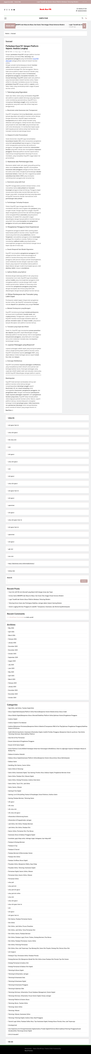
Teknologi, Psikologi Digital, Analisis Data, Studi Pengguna (25, 1018)
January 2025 (12, 686)
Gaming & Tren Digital (14, 791)
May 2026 (11, 628)
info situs (11, 805)
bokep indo (11, 571)
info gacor (11, 802)
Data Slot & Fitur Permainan (16, 738)
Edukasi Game (12, 761)
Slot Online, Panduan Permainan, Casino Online (22, 941)
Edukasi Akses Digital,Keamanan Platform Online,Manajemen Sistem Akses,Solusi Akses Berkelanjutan (39, 758)
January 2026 (12, 643)
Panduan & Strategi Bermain (16, 842)
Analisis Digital (12, 719)
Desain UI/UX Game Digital (16, 745)
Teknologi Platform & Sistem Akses (18, 999)
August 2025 (12, 661)
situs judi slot (12, 886)
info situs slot (12, 809)
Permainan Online (13, 879)
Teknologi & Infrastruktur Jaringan (18, 974)
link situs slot (12, 440)
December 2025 (13, 646)
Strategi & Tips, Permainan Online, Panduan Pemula (23, 955)
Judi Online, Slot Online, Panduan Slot (19, 827)
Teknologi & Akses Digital (16, 970)
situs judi (11, 882)
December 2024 (13, 690)
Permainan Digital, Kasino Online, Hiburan (20, 871)
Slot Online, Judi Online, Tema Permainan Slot (21, 930)
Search (9, 578)
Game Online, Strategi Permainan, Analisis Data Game (24, 780)
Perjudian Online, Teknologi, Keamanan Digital (21, 868)
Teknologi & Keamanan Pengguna (18, 985)
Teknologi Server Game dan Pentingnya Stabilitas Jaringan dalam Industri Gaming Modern (54, 2)
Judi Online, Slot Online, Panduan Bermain (20, 824)
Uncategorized (12, 1025)
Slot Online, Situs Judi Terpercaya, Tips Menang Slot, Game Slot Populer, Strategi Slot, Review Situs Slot (39, 948)
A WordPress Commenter (16, 617)
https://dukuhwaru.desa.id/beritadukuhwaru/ (21, 563)
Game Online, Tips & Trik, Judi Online (19, 783)
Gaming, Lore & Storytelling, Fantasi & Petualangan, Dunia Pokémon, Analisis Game (32, 794)
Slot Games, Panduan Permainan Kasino (20, 919)
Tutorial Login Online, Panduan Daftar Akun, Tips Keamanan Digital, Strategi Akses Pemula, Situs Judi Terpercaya (41, 1021)
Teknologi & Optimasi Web (16, 988)
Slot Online (11, 922)
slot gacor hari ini (13, 425)
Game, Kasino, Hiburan (15, 787)
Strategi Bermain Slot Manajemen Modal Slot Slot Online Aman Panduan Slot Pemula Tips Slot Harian (38, 959)
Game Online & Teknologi (15, 769)
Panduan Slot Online (14, 857)
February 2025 (12, 683)
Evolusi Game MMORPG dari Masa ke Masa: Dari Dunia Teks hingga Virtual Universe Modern (36, 596)
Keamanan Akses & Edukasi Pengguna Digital (21, 835)
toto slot (10, 556)
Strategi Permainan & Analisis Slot (18, 963)
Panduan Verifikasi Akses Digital (18, 860)
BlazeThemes (29, 1050)
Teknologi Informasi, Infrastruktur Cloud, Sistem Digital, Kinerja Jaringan (29, 996)
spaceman (11, 505)
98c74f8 (9, 52)
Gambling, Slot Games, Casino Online (19, 765)
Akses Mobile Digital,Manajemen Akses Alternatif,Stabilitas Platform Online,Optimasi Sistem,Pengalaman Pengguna (42, 715)
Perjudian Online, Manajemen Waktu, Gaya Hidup (22, 864)
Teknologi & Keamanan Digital (17, 981)
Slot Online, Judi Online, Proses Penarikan (20, 926)
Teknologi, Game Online (15, 1007)
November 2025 (13, 650)
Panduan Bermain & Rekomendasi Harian (20, 853)
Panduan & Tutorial (13, 849)
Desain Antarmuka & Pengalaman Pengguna (21, 741)
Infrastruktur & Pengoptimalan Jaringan (19, 820)
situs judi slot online (14, 893)
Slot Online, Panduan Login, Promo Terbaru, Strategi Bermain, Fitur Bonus (29, 937)
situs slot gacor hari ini (15, 520)
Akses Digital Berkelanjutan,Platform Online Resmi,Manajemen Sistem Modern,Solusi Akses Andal (37, 712)
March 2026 (11, 635)
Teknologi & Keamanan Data (16, 977)
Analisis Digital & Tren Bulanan (17, 722)
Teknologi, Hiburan (13, 1010)
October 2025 (12, 653)
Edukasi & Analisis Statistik (16, 754)
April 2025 (11, 675)
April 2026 (11, 632)
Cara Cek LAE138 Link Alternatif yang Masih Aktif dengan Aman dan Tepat (31, 592)
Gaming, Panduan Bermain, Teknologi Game (21, 798)
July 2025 (11, 665)
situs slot (11, 897)
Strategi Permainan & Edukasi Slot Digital (20, 966)
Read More (9, 410)
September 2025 (13, 657)
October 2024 (12, 697)
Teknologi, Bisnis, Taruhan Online (18, 1003)
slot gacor (11, 454)
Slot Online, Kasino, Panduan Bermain (19, 933)
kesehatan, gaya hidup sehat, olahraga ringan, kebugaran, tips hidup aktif (29, 838)
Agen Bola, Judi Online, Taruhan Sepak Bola (21, 708)
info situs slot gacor (14, 813)
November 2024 (13, 694)
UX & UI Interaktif (13, 1034)
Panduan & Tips (12, 846)
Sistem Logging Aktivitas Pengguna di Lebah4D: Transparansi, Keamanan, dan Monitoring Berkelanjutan (39, 607)
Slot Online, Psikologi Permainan (18, 944)
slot (9, 447)
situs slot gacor (13, 432)
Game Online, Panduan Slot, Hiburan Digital (21, 776)
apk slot (10, 549)
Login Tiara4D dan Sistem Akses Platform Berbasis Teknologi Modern (29, 599)
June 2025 (11, 668)
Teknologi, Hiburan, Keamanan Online (19, 1014)
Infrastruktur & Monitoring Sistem (18, 816)
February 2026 (12, 639)
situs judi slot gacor (14, 890)
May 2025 (11, 672)
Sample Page (43, 18)
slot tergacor (12, 952)
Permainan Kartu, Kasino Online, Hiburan (20, 875)
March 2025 (11, 679)
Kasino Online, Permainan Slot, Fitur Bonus (21, 831)
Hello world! (29, 617)
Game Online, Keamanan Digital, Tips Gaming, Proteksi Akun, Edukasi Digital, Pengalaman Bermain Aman (39, 772)
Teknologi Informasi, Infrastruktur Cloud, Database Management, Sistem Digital (31, 992)
